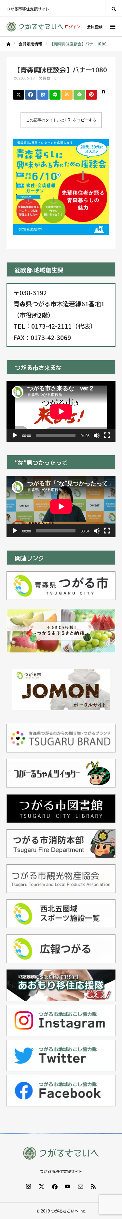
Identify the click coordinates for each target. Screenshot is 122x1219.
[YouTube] (67, 1186)
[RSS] (93, 1186)
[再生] (15, 435)
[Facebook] (54, 1186)
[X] (41, 1186)
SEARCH (113, 8)
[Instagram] (28, 1186)
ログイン (72, 26)
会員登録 (94, 26)
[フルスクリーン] (107, 435)
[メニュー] (112, 26)
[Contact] (80, 1186)
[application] (61, 411)
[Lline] (55, 95)
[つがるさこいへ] (35, 26)
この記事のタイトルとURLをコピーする (61, 120)
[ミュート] (96, 435)
